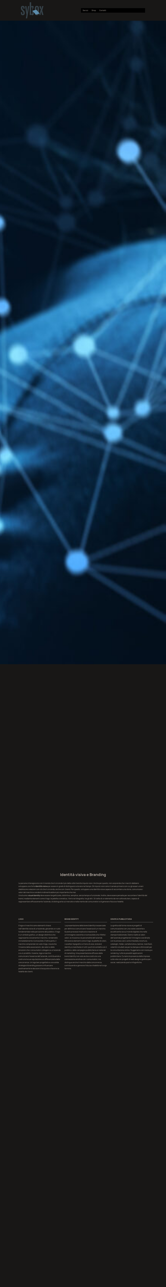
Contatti (102, 10)
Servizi (85, 10)
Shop (94, 10)
